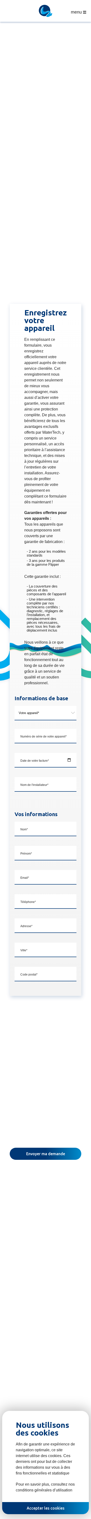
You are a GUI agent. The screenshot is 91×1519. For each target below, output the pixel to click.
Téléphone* (28, 902)
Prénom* (26, 853)
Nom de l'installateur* (34, 785)
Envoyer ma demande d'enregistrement (45, 1156)
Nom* (24, 829)
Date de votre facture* (34, 760)
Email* (24, 877)
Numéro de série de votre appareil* (43, 736)
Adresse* (26, 926)
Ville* (23, 950)
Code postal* (29, 974)
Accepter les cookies (46, 1508)
